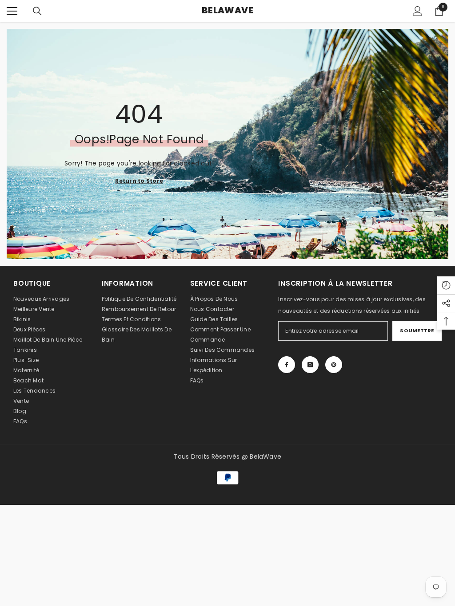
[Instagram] (310, 364)
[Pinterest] (333, 364)
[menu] (12, 11)
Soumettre (417, 330)
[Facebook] (286, 364)
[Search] (37, 11)
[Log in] (418, 11)
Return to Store (139, 181)
